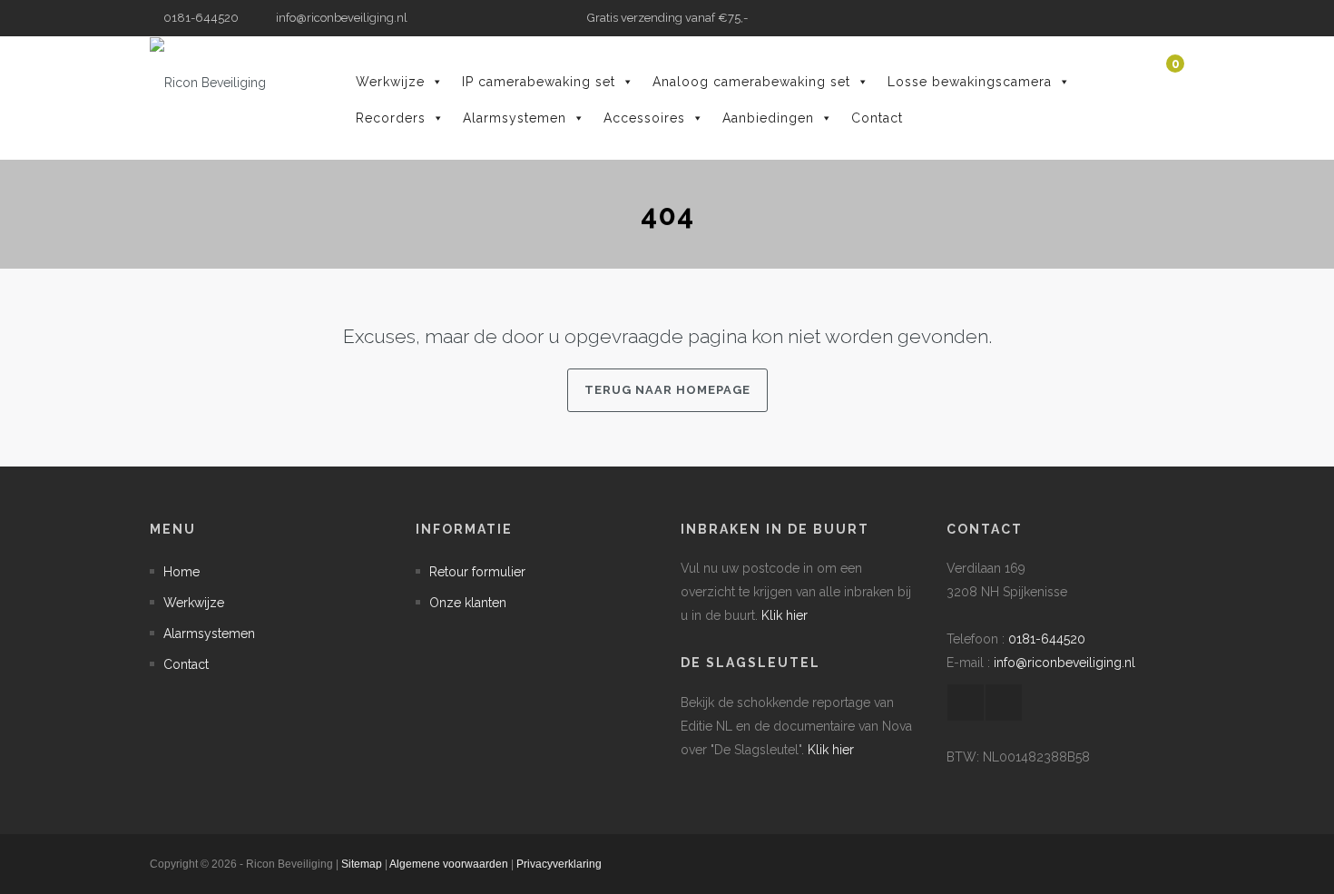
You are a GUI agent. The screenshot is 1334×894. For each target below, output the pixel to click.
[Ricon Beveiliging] (208, 82)
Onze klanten (467, 602)
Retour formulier (477, 572)
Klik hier (784, 615)
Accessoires (644, 118)
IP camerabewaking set (538, 81)
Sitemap (361, 864)
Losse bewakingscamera (970, 81)
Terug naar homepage (667, 390)
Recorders (391, 118)
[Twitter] (1170, 18)
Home (181, 572)
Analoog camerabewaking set (751, 81)
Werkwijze (390, 81)
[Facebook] (1143, 18)
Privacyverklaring (559, 864)
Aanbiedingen (768, 118)
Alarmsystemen (514, 118)
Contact (877, 118)
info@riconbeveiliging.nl (340, 18)
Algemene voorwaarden (448, 864)
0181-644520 (1046, 639)
